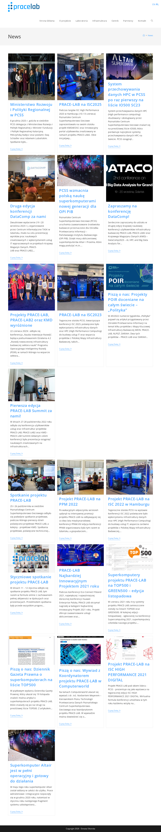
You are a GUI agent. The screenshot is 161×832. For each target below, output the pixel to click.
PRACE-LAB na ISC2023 (80, 314)
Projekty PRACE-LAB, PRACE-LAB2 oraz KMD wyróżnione (31, 320)
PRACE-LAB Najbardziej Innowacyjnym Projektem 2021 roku (79, 578)
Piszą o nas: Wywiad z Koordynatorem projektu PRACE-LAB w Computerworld (80, 678)
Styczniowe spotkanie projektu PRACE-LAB (30, 579)
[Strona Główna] (144, 35)
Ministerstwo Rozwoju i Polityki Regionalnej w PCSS (31, 109)
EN (153, 4)
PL (157, 4)
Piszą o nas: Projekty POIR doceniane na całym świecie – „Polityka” (127, 302)
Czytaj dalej (16, 149)
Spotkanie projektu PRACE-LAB (28, 497)
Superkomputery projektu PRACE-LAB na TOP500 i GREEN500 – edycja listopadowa (127, 585)
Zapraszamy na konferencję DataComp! (122, 211)
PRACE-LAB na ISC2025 (80, 104)
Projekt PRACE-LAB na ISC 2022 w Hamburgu (129, 501)
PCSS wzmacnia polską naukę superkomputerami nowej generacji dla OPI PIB (77, 201)
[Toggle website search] (152, 21)
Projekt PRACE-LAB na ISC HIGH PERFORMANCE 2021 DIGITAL (129, 671)
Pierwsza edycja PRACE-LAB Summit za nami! (31, 411)
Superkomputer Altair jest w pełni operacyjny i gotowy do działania (31, 773)
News (150, 35)
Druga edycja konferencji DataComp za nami (28, 211)
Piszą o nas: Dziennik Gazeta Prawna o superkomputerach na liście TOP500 (31, 677)
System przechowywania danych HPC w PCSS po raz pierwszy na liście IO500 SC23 (126, 94)
